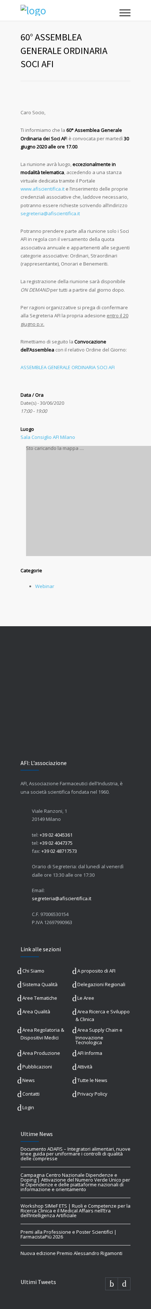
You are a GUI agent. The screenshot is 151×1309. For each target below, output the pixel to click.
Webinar (44, 586)
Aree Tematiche (39, 998)
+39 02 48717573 (59, 851)
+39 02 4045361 (56, 835)
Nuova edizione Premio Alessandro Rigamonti (71, 1253)
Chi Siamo (33, 970)
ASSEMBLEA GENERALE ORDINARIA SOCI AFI (68, 367)
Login (28, 1107)
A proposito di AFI (96, 970)
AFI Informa (89, 1053)
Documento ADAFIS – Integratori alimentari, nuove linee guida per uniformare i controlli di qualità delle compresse (75, 1154)
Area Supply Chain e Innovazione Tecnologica (99, 1036)
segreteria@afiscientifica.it (61, 898)
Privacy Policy (92, 1093)
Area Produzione (41, 1053)
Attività (84, 1066)
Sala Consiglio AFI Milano (48, 437)
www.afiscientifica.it (43, 188)
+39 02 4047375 (56, 843)
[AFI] (70, 10)
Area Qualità (36, 1011)
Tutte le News (92, 1080)
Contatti (31, 1093)
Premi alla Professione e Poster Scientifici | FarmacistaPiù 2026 (69, 1234)
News (28, 1080)
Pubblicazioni (37, 1066)
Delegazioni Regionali (101, 984)
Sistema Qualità (40, 984)
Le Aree (85, 998)
